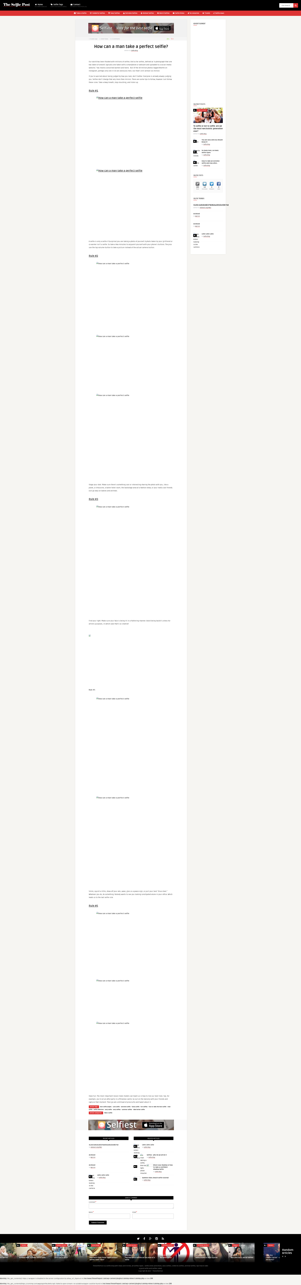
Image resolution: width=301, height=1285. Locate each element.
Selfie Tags (58, 5)
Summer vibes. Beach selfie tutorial (155, 1178)
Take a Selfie (81, 13)
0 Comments (116, 39)
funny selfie (135, 1107)
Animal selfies (9, 1245)
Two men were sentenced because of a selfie (88, 1259)
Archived (92, 1155)
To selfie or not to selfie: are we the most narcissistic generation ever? (208, 128)
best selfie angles (106, 1107)
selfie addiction (99, 1109)
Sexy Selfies (115, 13)
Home (41, 5)
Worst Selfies (164, 13)
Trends (207, 13)
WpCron (93, 1157)
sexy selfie (108, 1109)
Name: (91, 1212)
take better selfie (139, 1109)
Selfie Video (179, 13)
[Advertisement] (208, 62)
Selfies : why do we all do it (157, 1155)
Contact (78, 5)
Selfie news (219, 13)
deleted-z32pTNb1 (96, 1147)
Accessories (194, 13)
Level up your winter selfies (259, 1258)
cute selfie (116, 1107)
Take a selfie (108, 1113)
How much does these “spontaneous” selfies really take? (52, 1259)
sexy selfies (117, 1109)
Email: (134, 1212)
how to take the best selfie (157, 1107)
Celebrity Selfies (98, 13)
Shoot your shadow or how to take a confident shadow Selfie (163, 1167)
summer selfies (127, 1109)
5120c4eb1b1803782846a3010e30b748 (103, 1145)
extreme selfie (126, 1107)
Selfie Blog (134, 50)
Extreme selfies (116, 1245)
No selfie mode (114, 1258)
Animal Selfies (148, 13)
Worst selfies (79, 1245)
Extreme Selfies (131, 13)
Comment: (92, 1202)
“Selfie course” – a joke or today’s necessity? (227, 1259)
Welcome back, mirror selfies (190, 1258)
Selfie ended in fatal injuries (154, 1258)
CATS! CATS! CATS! (103, 1175)
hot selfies (144, 1107)
